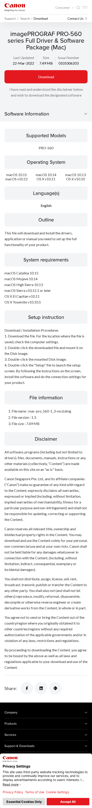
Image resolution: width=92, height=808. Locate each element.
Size (46, 57)
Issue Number (68, 57)
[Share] (27, 688)
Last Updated (23, 57)
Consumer (63, 7)
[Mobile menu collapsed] (85, 7)
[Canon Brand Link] (14, 7)
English (46, 205)
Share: (10, 688)
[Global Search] (78, 8)
